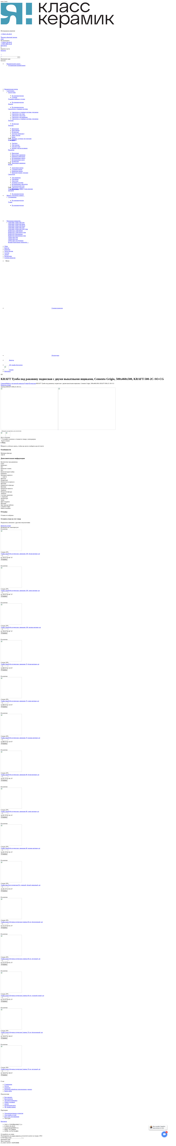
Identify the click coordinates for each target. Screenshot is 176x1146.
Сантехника (11, 91)
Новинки (7, 249)
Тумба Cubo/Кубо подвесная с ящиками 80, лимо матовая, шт (20, 811)
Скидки (6, 253)
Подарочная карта (10, 1105)
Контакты (4, 45)
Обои (6, 246)
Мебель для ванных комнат (16, 195)
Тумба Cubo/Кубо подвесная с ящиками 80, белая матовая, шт (20, 774)
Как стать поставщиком (11, 1116)
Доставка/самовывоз (10, 1100)
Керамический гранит (14, 64)
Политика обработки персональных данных (18, 1089)
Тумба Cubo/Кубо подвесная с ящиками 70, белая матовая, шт (20, 664)
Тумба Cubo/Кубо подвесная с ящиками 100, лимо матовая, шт (20, 590)
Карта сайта (8, 1091)
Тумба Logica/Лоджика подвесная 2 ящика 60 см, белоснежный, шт (22, 922)
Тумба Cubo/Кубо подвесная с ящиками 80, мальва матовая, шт (20, 848)
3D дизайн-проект (10, 1107)
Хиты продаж (8, 251)
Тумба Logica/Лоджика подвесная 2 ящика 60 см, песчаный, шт (20, 959)
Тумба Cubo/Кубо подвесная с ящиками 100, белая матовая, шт (20, 553)
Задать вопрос (5, 441)
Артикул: (4, 387)
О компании (8, 1084)
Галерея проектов (9, 258)
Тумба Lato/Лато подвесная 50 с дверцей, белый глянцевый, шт (20, 885)
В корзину (4, 559)
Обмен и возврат (9, 1102)
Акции (6, 254)
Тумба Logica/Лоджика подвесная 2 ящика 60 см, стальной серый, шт (22, 995)
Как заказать (8, 1097)
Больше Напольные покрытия (18, 242)
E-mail (3, 1137)
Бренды (6, 248)
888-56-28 (6, 44)
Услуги (6, 1086)
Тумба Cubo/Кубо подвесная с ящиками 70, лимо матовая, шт (20, 701)
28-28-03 (6, 34)
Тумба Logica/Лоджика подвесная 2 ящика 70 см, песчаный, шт (20, 1069)
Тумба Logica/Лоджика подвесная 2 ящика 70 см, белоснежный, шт (22, 1032)
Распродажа (8, 256)
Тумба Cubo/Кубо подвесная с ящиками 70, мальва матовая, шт (20, 738)
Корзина (3, 50)
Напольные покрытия (14, 221)
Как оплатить (8, 1099)
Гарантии (7, 1087)
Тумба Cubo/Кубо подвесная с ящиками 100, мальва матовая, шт (21, 627)
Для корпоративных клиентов (13, 1113)
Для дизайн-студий (10, 1115)
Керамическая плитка (11, 89)
